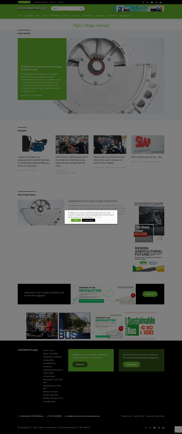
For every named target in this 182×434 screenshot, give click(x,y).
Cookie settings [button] (88, 220)
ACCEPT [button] (76, 220)
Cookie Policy (97, 217)
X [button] (113, 213)
